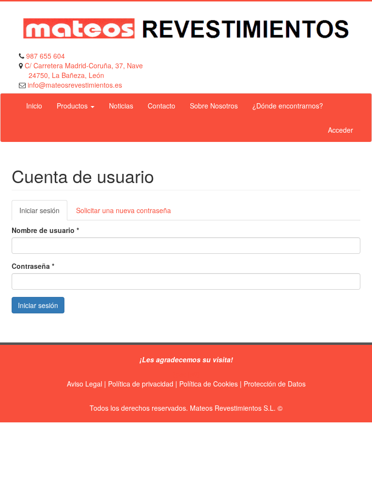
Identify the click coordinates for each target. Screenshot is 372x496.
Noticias (121, 105)
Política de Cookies (208, 383)
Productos (73, 105)
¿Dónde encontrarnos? (287, 105)
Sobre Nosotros (214, 105)
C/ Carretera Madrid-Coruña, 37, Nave (84, 65)
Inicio (34, 105)
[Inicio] (186, 28)
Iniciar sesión (43, 212)
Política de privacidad (140, 383)
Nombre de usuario (45, 230)
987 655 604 (45, 56)
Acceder (340, 130)
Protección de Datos (275, 383)
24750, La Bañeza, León (66, 75)
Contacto (161, 105)
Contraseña (33, 266)
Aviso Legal (84, 383)
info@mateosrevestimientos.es (74, 85)
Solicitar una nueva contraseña (123, 210)
